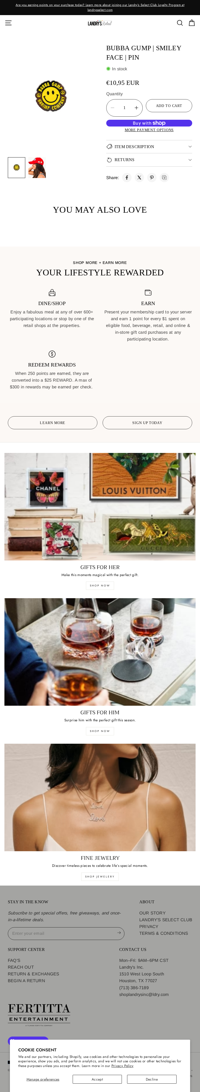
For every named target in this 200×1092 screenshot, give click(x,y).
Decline (152, 1079)
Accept (97, 1079)
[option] (100, 7)
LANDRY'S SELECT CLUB (165, 919)
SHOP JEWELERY (100, 877)
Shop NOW (100, 731)
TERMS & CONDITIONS (163, 933)
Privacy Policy (122, 1065)
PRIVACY (148, 926)
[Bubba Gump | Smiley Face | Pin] (127, 177)
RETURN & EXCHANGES (33, 973)
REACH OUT (21, 967)
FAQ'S (14, 960)
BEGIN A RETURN (26, 980)
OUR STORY (152, 913)
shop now (100, 586)
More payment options (149, 130)
